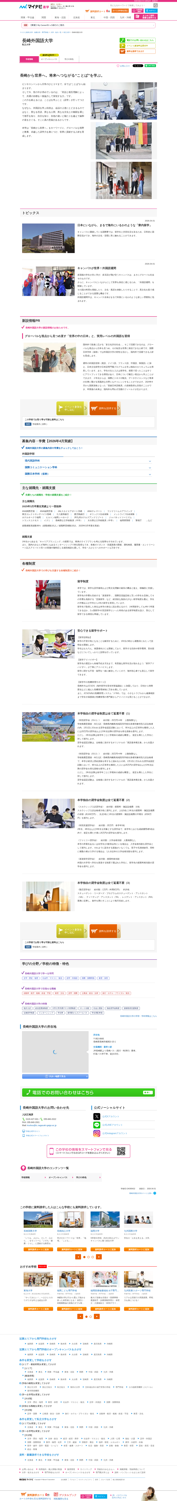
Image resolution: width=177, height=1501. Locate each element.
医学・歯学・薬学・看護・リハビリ (42, 1446)
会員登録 (139, 10)
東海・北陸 (60, 17)
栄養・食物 (114, 1446)
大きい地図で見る (57, 1076)
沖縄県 (110, 1344)
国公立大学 (32, 1387)
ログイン (152, 11)
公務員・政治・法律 (51, 1414)
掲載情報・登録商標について (132, 1469)
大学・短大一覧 (56, 32)
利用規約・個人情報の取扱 (50, 1469)
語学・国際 (32, 1414)
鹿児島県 (97, 1344)
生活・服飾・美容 (96, 1446)
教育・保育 (53, 1402)
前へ (78, 1256)
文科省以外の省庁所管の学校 (97, 1387)
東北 (93, 17)
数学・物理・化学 (54, 1442)
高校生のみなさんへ (105, 1469)
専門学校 (119, 1387)
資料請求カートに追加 (38, 1249)
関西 (44, 17)
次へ (99, 1256)
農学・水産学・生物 (134, 1442)
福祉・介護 (130, 1438)
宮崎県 (85, 1344)
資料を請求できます (135, 51)
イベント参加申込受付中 (137, 46)
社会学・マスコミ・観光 (73, 1402)
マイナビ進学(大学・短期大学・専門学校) (34, 32)
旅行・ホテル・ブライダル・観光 (79, 1414)
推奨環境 (71, 1469)
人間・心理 (115, 1438)
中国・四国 (109, 17)
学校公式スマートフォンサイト (37, 1136)
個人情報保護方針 (119, 1479)
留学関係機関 (33, 1391)
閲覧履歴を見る (61, 1499)
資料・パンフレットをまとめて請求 (129, 1472)
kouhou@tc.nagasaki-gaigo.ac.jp (41, 1125)
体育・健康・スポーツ (73, 1446)
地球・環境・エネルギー (109, 1442)
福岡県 (30, 1344)
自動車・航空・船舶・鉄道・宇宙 (113, 1414)
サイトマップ (86, 1469)
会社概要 (64, 1479)
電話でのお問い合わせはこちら (140, 40)
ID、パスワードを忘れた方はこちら (119, 1496)
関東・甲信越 (27, 17)
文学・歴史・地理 (35, 1402)
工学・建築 (72, 1442)
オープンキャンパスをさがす (77, 1472)
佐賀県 (41, 1344)
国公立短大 (47, 1387)
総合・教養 (32, 1449)
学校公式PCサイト (33, 1131)
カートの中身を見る (120, 11)
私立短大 (61, 1387)
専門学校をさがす (52, 1472)
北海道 (76, 17)
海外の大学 (75, 1387)
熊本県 (63, 1344)
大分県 (74, 1344)
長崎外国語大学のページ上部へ (141, 1193)
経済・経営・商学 (71, 1438)
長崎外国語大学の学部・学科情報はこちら (138, 1016)
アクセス (73, 1479)
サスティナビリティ (85, 1479)
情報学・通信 (87, 1442)
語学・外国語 (95, 1402)
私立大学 (67, 32)
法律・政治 (53, 1438)
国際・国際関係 (113, 1402)
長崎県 (52, 1344)
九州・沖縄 (125, 17)
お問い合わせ (27, 1469)
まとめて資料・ (149, 16)
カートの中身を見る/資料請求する (35, 1498)
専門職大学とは (102, 1472)
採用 (96, 1479)
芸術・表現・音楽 (146, 1446)
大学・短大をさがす (30, 1472)
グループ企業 (105, 1479)
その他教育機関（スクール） (141, 1387)
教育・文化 (138, 1414)
